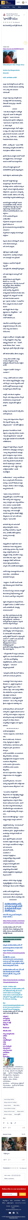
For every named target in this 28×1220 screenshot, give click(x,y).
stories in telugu (8, 1114)
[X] (17, 1213)
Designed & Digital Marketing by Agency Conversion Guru (15, 1217)
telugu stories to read (9, 1111)
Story (13, 7)
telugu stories (20, 1111)
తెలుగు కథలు (16, 1105)
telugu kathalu (7, 1105)
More (19, 7)
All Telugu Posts (5, 7)
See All (23, 1134)
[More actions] (24, 15)
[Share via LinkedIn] (11, 1123)
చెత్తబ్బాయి (6, 1153)
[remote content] (14, 31)
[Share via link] (15, 1123)
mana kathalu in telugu (9, 1108)
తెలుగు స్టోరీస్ (17, 1114)
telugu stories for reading (10, 1102)
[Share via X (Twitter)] (7, 1123)
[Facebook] (13, 1213)
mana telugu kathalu (9, 1099)
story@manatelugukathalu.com (13, 1209)
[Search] (26, 2)
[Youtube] (10, 1213)
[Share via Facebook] (4, 1123)
